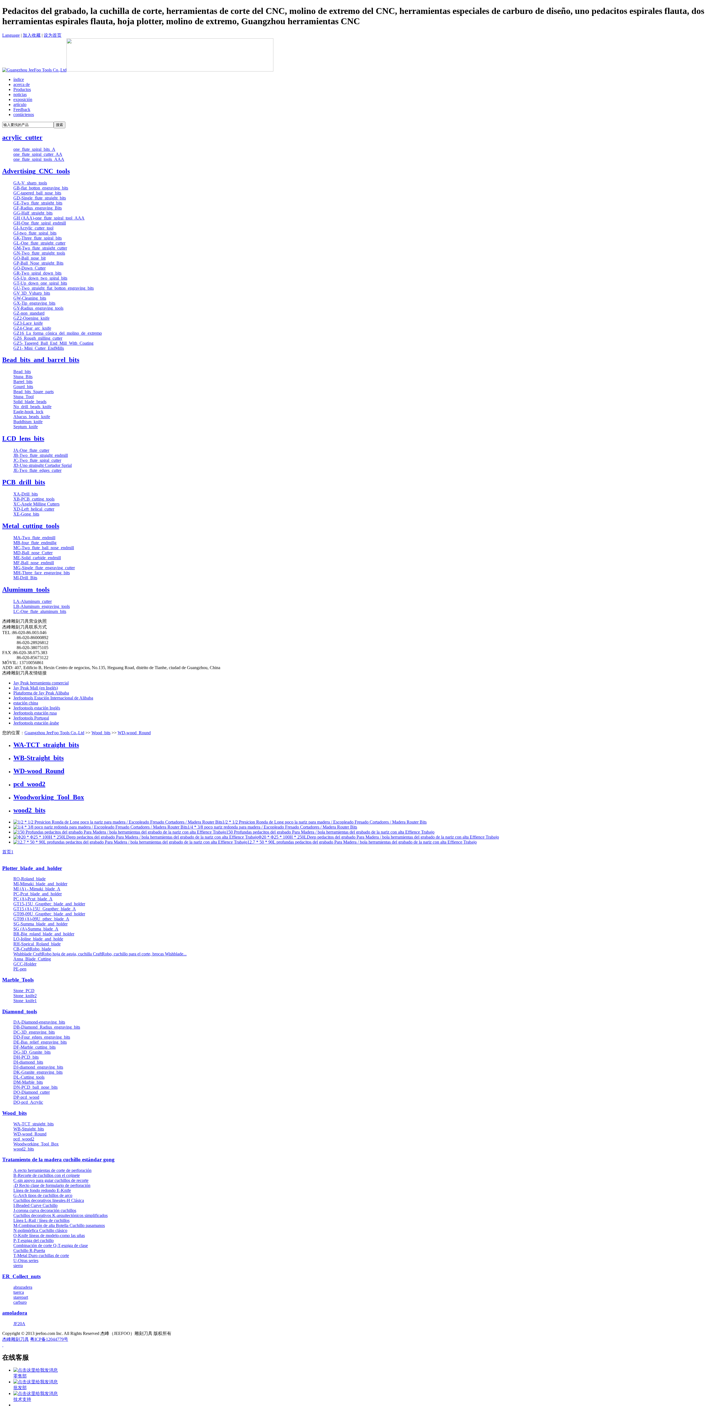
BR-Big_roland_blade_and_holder (43, 934)
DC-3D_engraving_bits (34, 1032)
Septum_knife (25, 426)
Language (11, 35)
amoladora (14, 1313)
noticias (20, 94)
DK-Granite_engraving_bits (38, 1072)
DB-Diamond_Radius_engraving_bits (46, 1027)
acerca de (21, 84)
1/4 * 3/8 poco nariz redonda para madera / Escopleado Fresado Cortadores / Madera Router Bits (272, 827)
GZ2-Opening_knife (31, 318)
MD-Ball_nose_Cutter (33, 552)
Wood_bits (101, 732)
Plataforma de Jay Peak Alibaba (41, 693)
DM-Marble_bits (28, 1082)
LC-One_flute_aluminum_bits (39, 611)
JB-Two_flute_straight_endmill (40, 455)
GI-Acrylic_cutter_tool (33, 228)
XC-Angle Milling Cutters (36, 504)
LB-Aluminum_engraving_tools (41, 606)
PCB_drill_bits (23, 482)
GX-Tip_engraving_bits (34, 303)
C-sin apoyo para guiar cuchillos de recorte (50, 1180)
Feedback (21, 109)
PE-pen (19, 969)
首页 (6, 851)
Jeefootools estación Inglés (36, 708)
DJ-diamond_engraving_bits (38, 1067)
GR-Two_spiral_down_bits (37, 273)
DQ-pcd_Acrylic (28, 1102)
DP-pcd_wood (26, 1097)
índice (18, 79)
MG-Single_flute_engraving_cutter (44, 567)
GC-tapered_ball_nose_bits (37, 193)
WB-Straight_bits (38, 758)
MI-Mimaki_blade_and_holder (40, 883)
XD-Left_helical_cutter (33, 509)
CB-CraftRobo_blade (32, 949)
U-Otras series (25, 1260)
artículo (19, 104)
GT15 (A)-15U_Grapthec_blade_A (44, 908)
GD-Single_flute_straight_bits (39, 198)
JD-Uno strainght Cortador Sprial (42, 465)
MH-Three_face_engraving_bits (41, 572)
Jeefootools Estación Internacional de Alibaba (53, 698)
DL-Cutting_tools (28, 1077)
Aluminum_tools (26, 589)
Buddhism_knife (28, 421)
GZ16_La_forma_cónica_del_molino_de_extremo (57, 333)
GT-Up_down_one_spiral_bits (40, 283)
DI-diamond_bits (28, 1062)
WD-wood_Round (134, 732)
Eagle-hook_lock (28, 411)
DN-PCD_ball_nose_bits (35, 1087)
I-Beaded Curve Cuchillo (35, 1205)
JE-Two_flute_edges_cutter (37, 470)
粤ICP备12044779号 (49, 1339)
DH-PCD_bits (26, 1057)
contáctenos (23, 114)
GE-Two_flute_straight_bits (37, 203)
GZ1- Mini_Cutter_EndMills (38, 348)
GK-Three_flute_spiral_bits (37, 238)
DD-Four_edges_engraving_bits (41, 1037)
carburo (20, 1302)
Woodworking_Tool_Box (48, 797)
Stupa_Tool (23, 396)
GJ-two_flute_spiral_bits (34, 233)
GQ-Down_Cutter (29, 268)
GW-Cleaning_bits (29, 298)
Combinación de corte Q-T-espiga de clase (50, 1245)
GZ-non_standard (28, 313)
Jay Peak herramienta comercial (41, 683)
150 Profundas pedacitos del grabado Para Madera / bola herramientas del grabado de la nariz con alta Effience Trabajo (330, 832)
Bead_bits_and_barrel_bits (40, 359)
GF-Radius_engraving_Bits (37, 208)
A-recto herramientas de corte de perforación (52, 1170)
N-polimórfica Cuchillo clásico (40, 1230)
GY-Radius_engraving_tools (38, 308)
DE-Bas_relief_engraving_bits (40, 1042)
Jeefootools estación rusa (35, 713)
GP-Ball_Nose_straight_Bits (38, 263)
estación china (25, 703)
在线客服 (15, 1357)
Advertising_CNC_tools (36, 171)
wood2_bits (29, 810)
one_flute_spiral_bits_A (34, 149)
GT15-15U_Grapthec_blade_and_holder (49, 903)
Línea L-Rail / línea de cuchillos (41, 1220)
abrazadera (22, 1287)
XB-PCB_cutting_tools (34, 499)
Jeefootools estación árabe (36, 723)
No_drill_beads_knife (32, 406)
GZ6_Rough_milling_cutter (37, 338)
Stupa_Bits (23, 376)
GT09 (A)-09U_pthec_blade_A (41, 918)
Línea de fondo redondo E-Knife (42, 1190)
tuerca (18, 1292)
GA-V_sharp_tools (30, 183)
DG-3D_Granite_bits (32, 1052)
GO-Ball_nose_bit (29, 258)
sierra (18, 1265)
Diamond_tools (19, 1011)
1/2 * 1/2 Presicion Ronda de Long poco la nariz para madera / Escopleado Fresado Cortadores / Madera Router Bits (324, 822)
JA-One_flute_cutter (31, 450)
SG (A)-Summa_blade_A (35, 928)
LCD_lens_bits (23, 438)
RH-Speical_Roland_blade (37, 944)
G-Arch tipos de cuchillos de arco (42, 1195)
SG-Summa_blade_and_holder (40, 923)
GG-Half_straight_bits (33, 213)
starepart (20, 1297)
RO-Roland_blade (29, 878)
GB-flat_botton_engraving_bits (40, 188)
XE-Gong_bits (26, 514)
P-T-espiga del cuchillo (33, 1240)
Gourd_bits (23, 386)
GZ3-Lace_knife (28, 323)
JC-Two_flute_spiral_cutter (37, 460)
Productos (22, 89)
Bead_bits (22, 371)
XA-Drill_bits (25, 494)
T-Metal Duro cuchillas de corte (41, 1255)
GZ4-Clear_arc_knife (32, 328)
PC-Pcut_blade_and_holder (37, 893)
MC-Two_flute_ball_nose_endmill (43, 547)
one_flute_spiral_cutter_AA (37, 154)
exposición (22, 99)
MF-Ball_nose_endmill (33, 562)
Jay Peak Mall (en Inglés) (35, 688)
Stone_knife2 (25, 995)
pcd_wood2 (29, 784)
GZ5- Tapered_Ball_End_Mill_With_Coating (53, 343)
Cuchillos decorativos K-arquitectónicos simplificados (60, 1215)
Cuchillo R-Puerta (29, 1250)
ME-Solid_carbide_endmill (37, 557)
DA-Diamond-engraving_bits (39, 1022)
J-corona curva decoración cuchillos (44, 1210)
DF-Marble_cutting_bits (34, 1047)
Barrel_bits (23, 381)
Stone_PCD (23, 990)
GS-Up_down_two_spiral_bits (40, 278)
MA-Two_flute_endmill (34, 537)
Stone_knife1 (25, 1000)
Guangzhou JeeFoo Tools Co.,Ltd (54, 732)
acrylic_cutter (22, 137)
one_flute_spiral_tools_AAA (38, 159)
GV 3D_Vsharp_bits (31, 293)
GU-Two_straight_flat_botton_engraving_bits (53, 288)
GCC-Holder (24, 964)
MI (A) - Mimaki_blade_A (36, 888)
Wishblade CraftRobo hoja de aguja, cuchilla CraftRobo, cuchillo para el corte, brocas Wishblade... (100, 954)
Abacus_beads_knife (31, 416)
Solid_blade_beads (29, 401)
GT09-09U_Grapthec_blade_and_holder (49, 913)
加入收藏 (32, 35)
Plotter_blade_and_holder (32, 868)
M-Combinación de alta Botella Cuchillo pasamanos (59, 1225)
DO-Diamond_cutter (31, 1092)
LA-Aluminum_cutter (32, 601)
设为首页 (52, 35)
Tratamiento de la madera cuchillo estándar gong (58, 1159)
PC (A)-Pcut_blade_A (33, 898)
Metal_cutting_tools (30, 525)
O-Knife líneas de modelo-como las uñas (49, 1235)
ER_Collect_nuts (21, 1276)
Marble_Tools (18, 980)
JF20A (19, 1323)
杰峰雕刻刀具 (15, 1339)
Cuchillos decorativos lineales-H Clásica (48, 1200)
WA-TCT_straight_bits (46, 744)
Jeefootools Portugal (31, 718)
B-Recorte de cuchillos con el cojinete (46, 1175)
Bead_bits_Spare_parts (33, 391)
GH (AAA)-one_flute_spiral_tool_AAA (49, 218)
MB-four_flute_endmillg (34, 542)
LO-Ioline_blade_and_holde (38, 939)
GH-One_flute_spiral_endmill (39, 223)
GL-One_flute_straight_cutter (39, 243)
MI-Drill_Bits (25, 577)
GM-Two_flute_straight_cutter (40, 248)
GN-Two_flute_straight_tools (39, 253)
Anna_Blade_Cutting (32, 959)
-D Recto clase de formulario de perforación (51, 1185)
